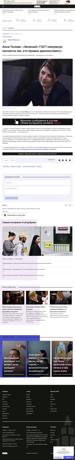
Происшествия (6, 406)
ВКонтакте (52, 430)
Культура (4, 408)
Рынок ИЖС (6, 166)
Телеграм (52, 435)
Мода (51, 394)
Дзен (51, 437)
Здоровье (52, 399)
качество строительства (29, 166)
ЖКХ (3, 399)
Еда (51, 406)
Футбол (28, 394)
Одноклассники (54, 439)
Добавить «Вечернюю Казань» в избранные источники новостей (37, 154)
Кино (51, 401)
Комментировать (11, 198)
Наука (3, 411)
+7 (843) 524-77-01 (35, 430)
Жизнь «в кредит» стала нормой (12, 259)
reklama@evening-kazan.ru (36, 432)
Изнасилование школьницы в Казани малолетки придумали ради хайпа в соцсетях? (12, 309)
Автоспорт (29, 404)
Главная (4, 28)
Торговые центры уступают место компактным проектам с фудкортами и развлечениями (26, 263)
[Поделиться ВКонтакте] (59, 160)
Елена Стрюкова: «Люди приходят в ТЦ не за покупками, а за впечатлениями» (23, 269)
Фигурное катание (30, 406)
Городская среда (6, 394)
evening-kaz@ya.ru (10, 432)
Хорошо (68, 457)
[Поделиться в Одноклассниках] (62, 160)
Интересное (29, 413)
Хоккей (28, 397)
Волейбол (28, 399)
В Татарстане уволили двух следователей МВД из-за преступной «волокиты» (59, 309)
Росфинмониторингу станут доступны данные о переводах (12, 11)
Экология (4, 415)
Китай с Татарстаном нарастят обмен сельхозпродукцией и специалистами (23, 275)
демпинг (39, 166)
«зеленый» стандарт (16, 166)
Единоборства (29, 411)
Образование (5, 413)
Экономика (11, 28)
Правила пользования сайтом (9, 443)
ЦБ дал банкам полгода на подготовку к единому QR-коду (39, 11)
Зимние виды (29, 408)
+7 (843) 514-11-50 (11, 430)
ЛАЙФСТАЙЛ (8, 337)
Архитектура (53, 408)
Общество (4, 397)
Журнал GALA (54, 391)
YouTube (52, 432)
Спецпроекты (53, 411)
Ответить (5, 211)
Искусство (53, 404)
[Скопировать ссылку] (69, 160)
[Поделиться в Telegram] (66, 160)
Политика (4, 401)
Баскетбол (28, 401)
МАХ (51, 442)
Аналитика (5, 418)
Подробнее (58, 457)
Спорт (28, 391)
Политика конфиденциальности (10, 446)
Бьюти (51, 397)
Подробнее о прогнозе (7, 20)
